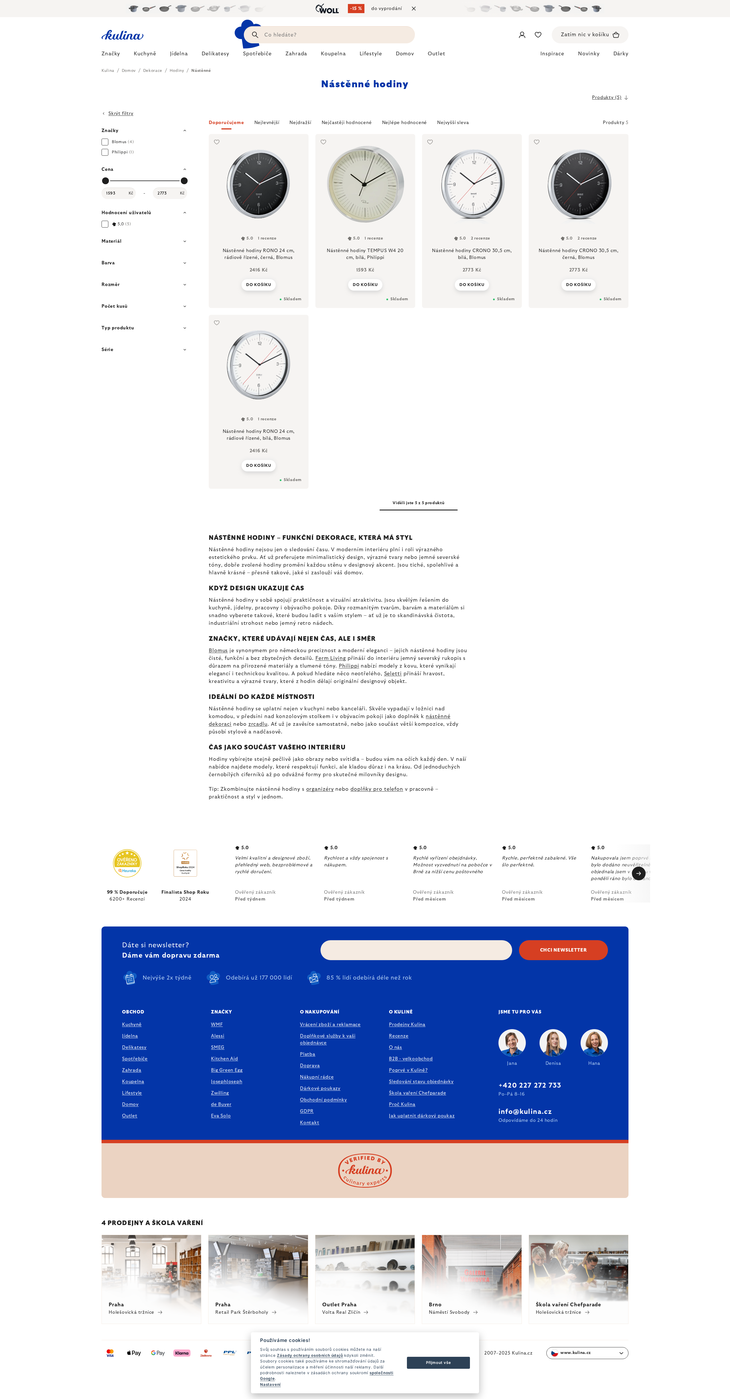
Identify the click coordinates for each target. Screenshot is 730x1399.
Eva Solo (221, 1116)
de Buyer (221, 1104)
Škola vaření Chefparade (417, 1093)
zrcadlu (257, 724)
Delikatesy (134, 1047)
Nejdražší (300, 122)
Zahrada (131, 1070)
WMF (217, 1024)
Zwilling (220, 1093)
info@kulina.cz (525, 1111)
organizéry (320, 789)
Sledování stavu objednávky (421, 1081)
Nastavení (270, 1384)
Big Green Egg (226, 1070)
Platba (307, 1054)
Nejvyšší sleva (453, 122)
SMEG (217, 1047)
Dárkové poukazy (320, 1088)
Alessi (217, 1036)
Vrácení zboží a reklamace (330, 1024)
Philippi (349, 666)
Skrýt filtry (120, 113)
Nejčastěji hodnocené (347, 122)
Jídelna (130, 1036)
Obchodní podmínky (323, 1100)
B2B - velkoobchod (411, 1059)
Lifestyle (132, 1093)
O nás (395, 1047)
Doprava (310, 1065)
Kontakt (309, 1122)
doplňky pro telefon (376, 789)
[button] (418, 124)
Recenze (399, 1036)
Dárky (621, 53)
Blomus (218, 650)
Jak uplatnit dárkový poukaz (422, 1116)
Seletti (393, 673)
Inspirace (552, 53)
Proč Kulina (402, 1104)
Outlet (129, 1116)
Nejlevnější (266, 122)
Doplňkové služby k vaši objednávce (327, 1039)
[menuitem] (111, 55)
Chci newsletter (563, 950)
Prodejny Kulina (407, 1024)
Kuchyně (132, 1024)
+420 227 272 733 (529, 1085)
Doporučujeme (226, 122)
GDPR (307, 1111)
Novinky (588, 53)
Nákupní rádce (317, 1077)
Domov (130, 1104)
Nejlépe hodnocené (404, 122)
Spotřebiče (135, 1059)
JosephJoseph (226, 1081)
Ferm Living (330, 658)
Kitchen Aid (224, 1059)
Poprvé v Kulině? (408, 1070)
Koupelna (133, 1081)
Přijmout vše (438, 1362)
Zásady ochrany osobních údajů (310, 1355)
